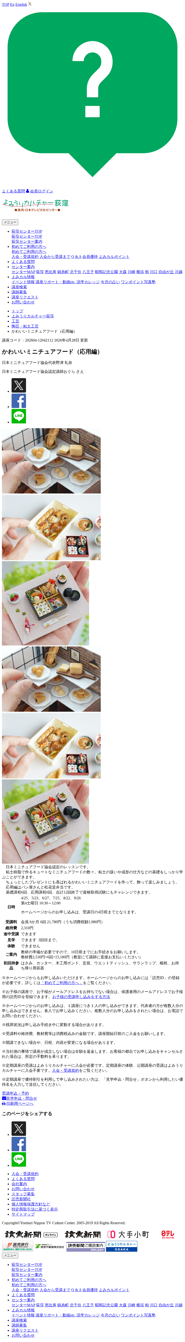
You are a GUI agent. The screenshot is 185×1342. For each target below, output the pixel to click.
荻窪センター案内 (27, 241)
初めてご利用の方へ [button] (29, 246)
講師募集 (19, 292)
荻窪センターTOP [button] (27, 231)
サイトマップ (23, 1214)
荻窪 (40, 272)
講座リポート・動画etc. (56, 282)
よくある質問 (23, 262)
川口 (154, 272)
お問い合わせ (23, 302)
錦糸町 (63, 272)
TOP (5, 4)
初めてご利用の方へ (29, 252)
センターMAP (23, 272)
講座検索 (19, 287)
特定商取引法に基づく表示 (35, 1209)
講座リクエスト (25, 297)
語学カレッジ (88, 282)
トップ (17, 311)
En (12, 4)
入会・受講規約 (25, 257)
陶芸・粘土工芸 (25, 326)
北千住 (75, 272)
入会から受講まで (55, 257)
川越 (179, 272)
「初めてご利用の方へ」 (61, 983)
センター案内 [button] (23, 267)
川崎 (131, 272)
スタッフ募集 (23, 1194)
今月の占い (110, 282)
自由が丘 (166, 272)
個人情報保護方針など (31, 1204)
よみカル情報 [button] (23, 277)
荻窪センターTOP (27, 236)
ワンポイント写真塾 (138, 282)
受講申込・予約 (15, 1093)
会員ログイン (41, 191)
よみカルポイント (114, 257)
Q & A (76, 257)
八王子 (88, 272)
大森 (123, 272)
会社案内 (19, 1184)
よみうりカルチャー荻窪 (33, 316)
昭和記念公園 (106, 272)
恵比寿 (50, 272)
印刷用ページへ (19, 1103)
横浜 (140, 272)
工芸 (15, 321)
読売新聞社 (21, 1199)
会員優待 (90, 257)
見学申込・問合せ (21, 1098)
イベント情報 (23, 282)
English (21, 4)
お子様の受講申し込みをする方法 (81, 997)
